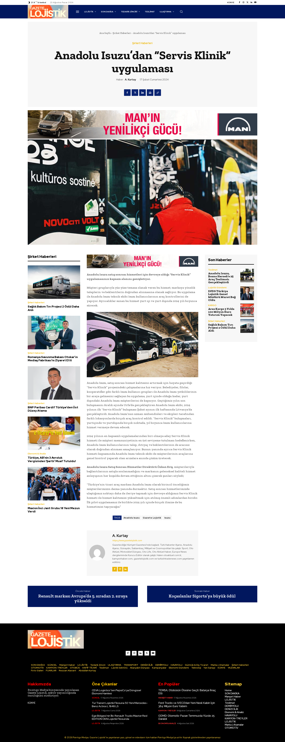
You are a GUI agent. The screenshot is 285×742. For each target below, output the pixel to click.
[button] (181, 11)
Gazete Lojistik (152, 517)
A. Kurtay (130, 79)
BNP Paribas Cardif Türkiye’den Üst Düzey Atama (53, 409)
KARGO (212, 305)
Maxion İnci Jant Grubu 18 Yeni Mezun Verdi (54, 509)
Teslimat (213, 270)
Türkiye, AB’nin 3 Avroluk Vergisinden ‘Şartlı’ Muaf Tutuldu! (52, 459)
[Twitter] (247, 2)
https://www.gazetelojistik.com (127, 540)
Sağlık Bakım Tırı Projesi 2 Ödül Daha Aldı (53, 308)
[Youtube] (255, 2)
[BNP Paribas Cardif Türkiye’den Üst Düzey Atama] (54, 383)
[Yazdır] (150, 92)
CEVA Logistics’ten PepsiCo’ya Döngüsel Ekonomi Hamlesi (116, 692)
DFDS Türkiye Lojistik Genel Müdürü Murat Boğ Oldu (222, 295)
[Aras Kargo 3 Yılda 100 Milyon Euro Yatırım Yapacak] (247, 310)
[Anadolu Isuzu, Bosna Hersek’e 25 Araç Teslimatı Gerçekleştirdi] (247, 275)
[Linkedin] (251, 2)
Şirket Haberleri (122, 33)
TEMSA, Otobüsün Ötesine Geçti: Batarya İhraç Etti (187, 692)
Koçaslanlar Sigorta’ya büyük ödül (202, 596)
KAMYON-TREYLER (167, 710)
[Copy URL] (157, 92)
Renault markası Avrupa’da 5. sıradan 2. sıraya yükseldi (82, 598)
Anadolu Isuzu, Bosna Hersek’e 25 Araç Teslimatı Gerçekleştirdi (221, 278)
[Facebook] (239, 2)
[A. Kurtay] (99, 553)
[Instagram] (243, 2)
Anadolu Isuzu (132, 517)
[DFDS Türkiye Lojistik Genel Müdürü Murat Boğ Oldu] (247, 293)
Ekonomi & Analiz (37, 454)
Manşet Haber (165, 697)
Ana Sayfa (105, 33)
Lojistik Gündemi (217, 287)
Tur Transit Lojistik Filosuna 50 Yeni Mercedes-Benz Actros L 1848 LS (120, 704)
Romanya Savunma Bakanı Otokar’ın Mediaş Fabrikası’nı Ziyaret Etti (53, 358)
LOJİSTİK (96, 710)
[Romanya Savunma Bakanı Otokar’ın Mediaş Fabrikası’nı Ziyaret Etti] (54, 332)
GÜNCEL (96, 697)
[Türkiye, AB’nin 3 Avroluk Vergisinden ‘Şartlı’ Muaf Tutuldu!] (54, 433)
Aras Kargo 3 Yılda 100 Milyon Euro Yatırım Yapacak (221, 312)
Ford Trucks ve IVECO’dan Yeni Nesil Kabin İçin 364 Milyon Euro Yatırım (186, 704)
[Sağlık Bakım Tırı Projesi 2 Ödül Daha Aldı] (54, 282)
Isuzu (167, 517)
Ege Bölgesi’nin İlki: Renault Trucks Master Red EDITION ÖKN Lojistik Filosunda (119, 717)
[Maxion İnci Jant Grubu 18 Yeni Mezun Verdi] (54, 483)
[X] (135, 92)
